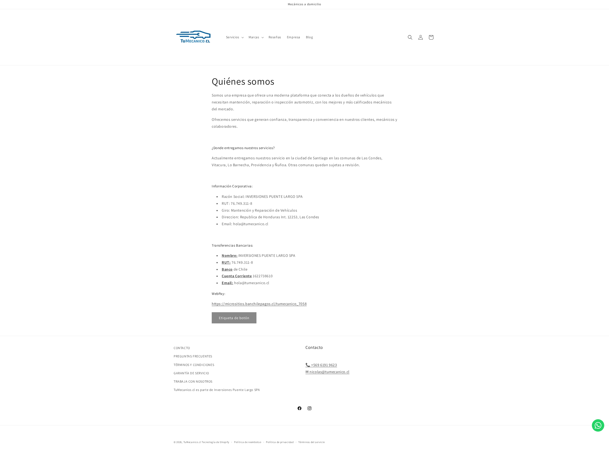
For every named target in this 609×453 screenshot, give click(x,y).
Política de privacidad (280, 441)
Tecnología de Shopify (215, 442)
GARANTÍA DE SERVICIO (191, 373)
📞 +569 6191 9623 (321, 365)
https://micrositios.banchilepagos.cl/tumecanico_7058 (259, 303)
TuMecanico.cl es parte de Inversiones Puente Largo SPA (217, 390)
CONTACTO (182, 348)
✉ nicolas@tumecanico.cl (327, 371)
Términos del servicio (311, 441)
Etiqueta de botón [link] (234, 318)
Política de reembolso (247, 441)
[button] (234, 37)
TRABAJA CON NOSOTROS (193, 381)
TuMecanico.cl (192, 442)
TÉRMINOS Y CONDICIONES (194, 365)
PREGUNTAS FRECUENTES (193, 356)
